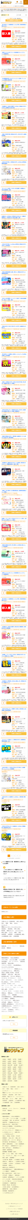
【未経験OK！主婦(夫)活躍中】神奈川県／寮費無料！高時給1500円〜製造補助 (14, 627)
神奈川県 (10, 1065)
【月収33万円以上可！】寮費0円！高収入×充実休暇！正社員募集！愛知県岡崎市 (14, 709)
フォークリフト (19, 930)
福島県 (14, 1061)
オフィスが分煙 (6, 1179)
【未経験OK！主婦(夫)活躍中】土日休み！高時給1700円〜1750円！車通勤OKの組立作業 (14, 107)
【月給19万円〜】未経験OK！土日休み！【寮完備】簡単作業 (14, 797)
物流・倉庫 (4, 989)
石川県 (4, 1067)
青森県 (9, 1059)
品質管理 (10, 934)
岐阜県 (4, 1069)
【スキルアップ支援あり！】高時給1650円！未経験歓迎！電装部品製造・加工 (14, 740)
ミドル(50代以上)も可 (7, 1192)
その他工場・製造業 (7, 1159)
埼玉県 (14, 1063)
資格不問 (4, 963)
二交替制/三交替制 (19, 1161)
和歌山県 (10, 1073)
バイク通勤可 (4, 27)
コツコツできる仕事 (18, 1181)
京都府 (9, 1071)
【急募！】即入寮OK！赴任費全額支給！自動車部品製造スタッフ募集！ (14, 491)
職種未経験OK (4, 713)
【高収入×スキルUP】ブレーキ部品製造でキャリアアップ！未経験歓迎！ (13, 53)
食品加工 (4, 928)
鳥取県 (15, 1073)
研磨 (15, 932)
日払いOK (10, 974)
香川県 (4, 1077)
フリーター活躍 (13, 959)
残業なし (11, 1165)
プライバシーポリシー (12, 1208)
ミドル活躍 (22, 959)
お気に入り (17, 3)
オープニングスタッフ (7, 1130)
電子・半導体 (18, 1153)
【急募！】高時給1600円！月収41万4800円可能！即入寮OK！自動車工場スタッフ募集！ (14, 382)
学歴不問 (22, 961)
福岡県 (19, 1077)
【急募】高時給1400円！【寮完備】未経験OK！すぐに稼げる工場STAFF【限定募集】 (14, 437)
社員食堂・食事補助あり (8, 1004)
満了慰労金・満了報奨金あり (9, 1141)
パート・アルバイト (14, 1108)
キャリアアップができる (8, 967)
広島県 (9, 1075)
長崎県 (9, 1078)
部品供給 (10, 928)
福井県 (9, 1067)
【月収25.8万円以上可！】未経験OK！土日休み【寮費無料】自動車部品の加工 (13, 827)
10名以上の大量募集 (7, 1126)
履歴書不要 (5, 1189)
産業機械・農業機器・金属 (9, 1151)
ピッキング (4, 925)
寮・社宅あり (5, 981)
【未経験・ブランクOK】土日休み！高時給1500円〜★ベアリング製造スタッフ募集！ (14, 655)
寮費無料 (4, 974)
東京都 (4, 1065)
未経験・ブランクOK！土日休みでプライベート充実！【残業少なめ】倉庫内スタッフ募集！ (14, 519)
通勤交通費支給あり (18, 996)
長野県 (19, 1067)
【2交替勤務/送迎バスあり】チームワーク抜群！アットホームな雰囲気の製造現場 (14, 79)
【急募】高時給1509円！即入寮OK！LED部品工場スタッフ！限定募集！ (14, 545)
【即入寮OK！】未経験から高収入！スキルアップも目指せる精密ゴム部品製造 (14, 355)
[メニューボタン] (25, 2)
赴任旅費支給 (15, 1187)
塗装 (20, 932)
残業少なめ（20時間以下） (9, 1167)
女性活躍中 (4, 961)
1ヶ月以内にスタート (7, 970)
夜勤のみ (10, 993)
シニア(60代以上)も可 (7, 1134)
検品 (11, 923)
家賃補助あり (16, 1147)
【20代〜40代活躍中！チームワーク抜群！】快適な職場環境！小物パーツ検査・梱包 (14, 299)
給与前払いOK (5, 976)
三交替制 (4, 1163)
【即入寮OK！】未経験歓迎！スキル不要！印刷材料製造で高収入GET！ (14, 25)
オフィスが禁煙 (20, 1177)
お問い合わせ (15, 1214)
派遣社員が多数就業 (17, 1179)
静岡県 (9, 1069)
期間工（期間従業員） (7, 1144)
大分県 (19, 1078)
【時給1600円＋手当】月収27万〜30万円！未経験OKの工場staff (14, 327)
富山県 (20, 1065)
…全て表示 (4, 29)
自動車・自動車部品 (7, 1149)
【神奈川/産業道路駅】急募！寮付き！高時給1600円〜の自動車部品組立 (14, 272)
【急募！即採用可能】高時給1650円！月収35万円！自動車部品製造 (14, 135)
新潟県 (15, 1065)
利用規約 (20, 1208)
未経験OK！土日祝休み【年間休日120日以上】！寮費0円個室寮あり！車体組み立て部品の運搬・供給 (14, 217)
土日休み (4, 994)
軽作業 (21, 547)
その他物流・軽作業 (19, 1159)
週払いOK (17, 974)
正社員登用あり (17, 965)
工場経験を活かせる (7, 1005)
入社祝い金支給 (6, 1187)
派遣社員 (4, 946)
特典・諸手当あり (6, 1147)
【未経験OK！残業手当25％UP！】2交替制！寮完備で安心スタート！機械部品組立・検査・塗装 (14, 463)
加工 (24, 55)
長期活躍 (14, 994)
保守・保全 (17, 928)
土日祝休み (11, 1009)
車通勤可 (12, 998)
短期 (23, 1163)
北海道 (4, 1059)
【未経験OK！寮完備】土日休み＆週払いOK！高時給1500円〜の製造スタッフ (14, 681)
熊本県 (14, 1078)
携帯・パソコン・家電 (7, 1153)
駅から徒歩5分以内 (7, 1173)
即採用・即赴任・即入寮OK (9, 1185)
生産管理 (4, 934)
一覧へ (14, 1024)
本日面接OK (5, 1183)
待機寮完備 (13, 1183)
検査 (24, 465)
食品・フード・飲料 (19, 1155)
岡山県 (4, 1075)
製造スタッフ (19, 494)
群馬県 (9, 1063)
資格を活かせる (6, 1124)
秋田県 (4, 1061)
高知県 (14, 1077)
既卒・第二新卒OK (14, 1120)
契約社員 (19, 27)
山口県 (14, 1075)
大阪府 (14, 1071)
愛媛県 (9, 1077)
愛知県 (14, 1069)
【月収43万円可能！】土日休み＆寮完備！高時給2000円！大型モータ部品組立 (14, 245)
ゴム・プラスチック (7, 1155)
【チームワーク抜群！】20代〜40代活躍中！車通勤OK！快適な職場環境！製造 (14, 189)
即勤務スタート (18, 968)
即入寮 (17, 972)
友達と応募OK (13, 1189)
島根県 (20, 1073)
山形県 (9, 1061)
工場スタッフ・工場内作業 (12, 27)
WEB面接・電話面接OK (8, 1190)
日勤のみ (4, 993)
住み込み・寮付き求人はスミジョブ (14, 1203)
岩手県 (14, 1059)
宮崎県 (4, 1080)
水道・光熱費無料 (19, 1144)
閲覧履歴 (21, 3)
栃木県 (4, 1063)
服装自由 (17, 1175)
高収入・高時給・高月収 (8, 972)
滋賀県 (4, 1071)
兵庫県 (19, 1071)
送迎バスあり (16, 1000)
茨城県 (19, 1061)
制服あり (10, 1002)
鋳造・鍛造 (4, 932)
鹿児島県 (10, 1080)
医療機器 (12, 1157)
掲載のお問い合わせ (15, 1211)
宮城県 (19, 1059)
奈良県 (4, 1073)
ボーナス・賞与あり (16, 976)
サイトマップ (17, 1206)
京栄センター (5, 911)
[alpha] (6, 2)
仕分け (16, 923)
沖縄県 (15, 1080)
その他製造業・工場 (5, 801)
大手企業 (4, 1002)
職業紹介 (23, 27)
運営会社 (12, 1206)
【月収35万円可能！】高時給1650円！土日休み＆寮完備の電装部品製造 (14, 162)
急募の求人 (17, 970)
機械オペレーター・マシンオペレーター (9, 494)
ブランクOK (5, 959)
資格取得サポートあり (16, 1145)
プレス (11, 932)
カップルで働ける (6, 1181)
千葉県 (19, 1063)
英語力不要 (11, 963)
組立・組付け (20, 55)
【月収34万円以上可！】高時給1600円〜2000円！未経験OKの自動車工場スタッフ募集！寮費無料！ (14, 410)
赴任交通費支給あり (7, 996)
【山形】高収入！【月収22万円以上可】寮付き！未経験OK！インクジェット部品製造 (13, 768)
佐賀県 (4, 1078)
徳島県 (19, 1075)
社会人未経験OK (15, 957)
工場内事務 (16, 936)
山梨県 (14, 1067)
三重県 (19, 1069)
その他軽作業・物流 (19, 934)
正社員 (19, 711)
